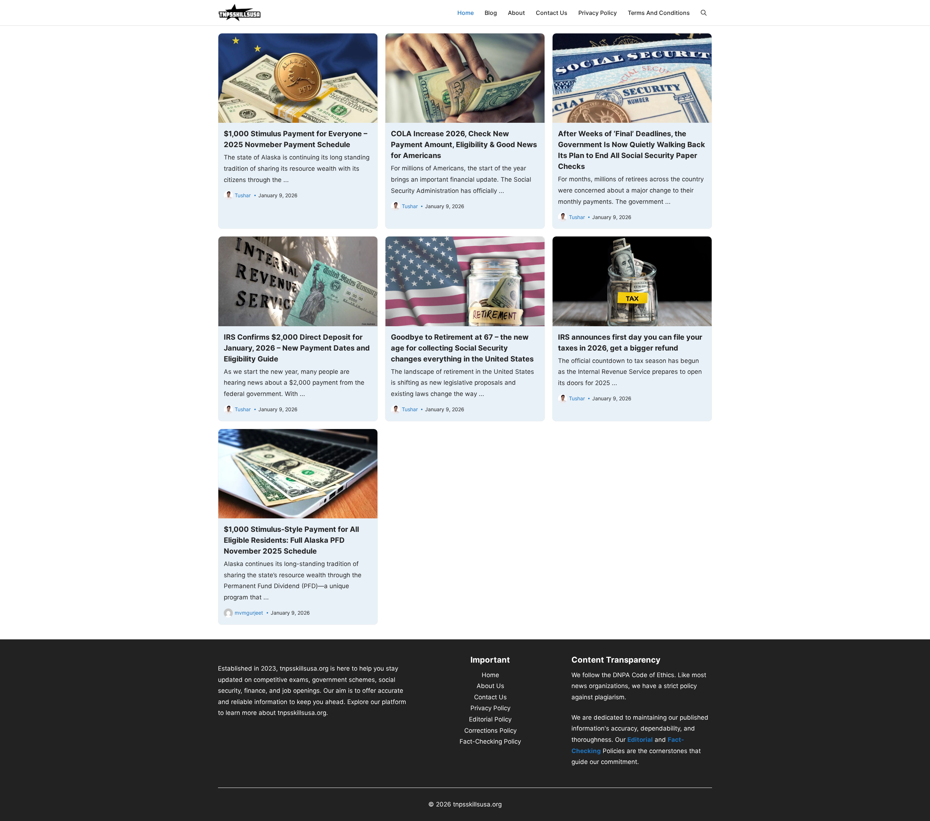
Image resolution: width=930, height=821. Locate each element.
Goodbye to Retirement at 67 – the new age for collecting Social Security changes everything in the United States (462, 348)
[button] (703, 12)
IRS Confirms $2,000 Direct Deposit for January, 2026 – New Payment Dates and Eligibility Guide (297, 348)
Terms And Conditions (659, 12)
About (516, 12)
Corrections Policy (490, 730)
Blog (491, 12)
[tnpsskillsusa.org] (239, 12)
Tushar (243, 195)
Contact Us (551, 12)
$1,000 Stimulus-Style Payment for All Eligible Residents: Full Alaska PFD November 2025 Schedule (291, 540)
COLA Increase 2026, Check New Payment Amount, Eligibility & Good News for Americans (464, 144)
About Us (490, 685)
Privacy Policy (597, 12)
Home (465, 12)
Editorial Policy (490, 719)
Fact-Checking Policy (490, 741)
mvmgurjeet (249, 613)
